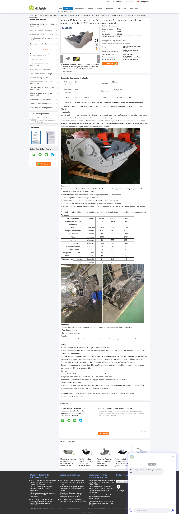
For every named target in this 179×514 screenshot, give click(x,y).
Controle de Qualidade (104, 9)
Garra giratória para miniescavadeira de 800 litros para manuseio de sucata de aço (72, 482)
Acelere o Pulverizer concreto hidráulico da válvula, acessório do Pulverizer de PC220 (105, 463)
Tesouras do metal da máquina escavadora (42, 45)
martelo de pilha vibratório (40, 70)
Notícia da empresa (65, 12)
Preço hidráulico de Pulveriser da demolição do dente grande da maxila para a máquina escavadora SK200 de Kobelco (122, 465)
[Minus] (172, 456)
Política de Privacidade (39, 509)
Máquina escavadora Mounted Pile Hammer (41, 39)
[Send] (173, 510)
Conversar (110, 64)
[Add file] (130, 510)
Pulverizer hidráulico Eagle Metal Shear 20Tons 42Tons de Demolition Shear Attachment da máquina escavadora (101, 489)
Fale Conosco (120, 9)
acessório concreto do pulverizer (72, 397)
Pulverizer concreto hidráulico (56, 15)
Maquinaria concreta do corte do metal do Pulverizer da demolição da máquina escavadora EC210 (68, 464)
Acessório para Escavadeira (41, 104)
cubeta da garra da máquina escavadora (41, 95)
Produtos (67, 9)
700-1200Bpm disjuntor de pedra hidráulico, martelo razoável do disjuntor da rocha (41, 488)
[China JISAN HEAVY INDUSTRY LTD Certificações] (36, 137)
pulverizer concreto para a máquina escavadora (85, 393)
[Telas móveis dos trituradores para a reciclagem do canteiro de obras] (32, 120)
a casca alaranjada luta (39, 78)
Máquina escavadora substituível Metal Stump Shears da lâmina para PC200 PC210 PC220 (102, 482)
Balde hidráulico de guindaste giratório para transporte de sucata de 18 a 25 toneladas (72, 488)
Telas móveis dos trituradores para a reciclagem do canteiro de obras (47, 120)
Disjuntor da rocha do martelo (41, 34)
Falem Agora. (134, 8)
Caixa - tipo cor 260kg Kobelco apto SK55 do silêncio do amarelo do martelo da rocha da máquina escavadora (42, 502)
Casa (60, 9)
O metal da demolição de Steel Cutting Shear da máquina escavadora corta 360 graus (101, 503)
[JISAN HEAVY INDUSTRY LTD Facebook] (118, 487)
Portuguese (144, 1)
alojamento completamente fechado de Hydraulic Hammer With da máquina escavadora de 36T (43, 495)
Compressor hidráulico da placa (42, 74)
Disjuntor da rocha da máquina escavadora (42, 25)
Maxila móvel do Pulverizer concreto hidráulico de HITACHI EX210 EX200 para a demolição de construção (86, 465)
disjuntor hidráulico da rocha (41, 30)
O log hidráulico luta (37, 60)
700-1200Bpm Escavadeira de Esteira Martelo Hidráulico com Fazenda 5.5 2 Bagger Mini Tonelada (43, 482)
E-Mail (119, 491)
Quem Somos (79, 9)
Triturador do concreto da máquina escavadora (40, 55)
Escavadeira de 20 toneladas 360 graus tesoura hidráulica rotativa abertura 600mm (100, 496)
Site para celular (124, 494)
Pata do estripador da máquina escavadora (42, 89)
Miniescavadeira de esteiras (41, 100)
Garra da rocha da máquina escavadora (40, 65)
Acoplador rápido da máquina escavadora (41, 83)
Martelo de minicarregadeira (41, 108)
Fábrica (90, 9)
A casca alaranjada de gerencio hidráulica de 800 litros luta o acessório (73, 500)
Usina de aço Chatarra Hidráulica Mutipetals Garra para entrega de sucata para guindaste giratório (71, 495)
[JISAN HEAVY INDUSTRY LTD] (61, 59)
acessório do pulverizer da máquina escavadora (118, 393)
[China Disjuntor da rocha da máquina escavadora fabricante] (38, 8)
